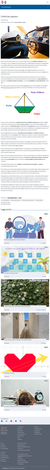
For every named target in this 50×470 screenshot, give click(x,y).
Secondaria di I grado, (5, 202)
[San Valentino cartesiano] (25, 362)
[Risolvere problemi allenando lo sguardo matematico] (25, 228)
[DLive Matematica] (5, 3)
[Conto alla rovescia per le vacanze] (25, 262)
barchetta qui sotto (8, 87)
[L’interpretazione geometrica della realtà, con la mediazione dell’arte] (25, 328)
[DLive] (2, 2)
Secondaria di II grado (5, 204)
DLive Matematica (6, 7)
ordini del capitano (24, 124)
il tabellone (26, 85)
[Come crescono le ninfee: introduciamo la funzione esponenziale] (25, 295)
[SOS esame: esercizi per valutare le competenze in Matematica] (25, 395)
